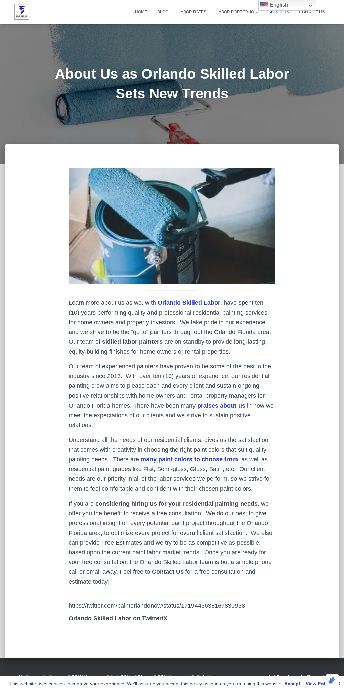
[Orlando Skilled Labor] (22, 12)
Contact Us (312, 12)
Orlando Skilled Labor (189, 302)
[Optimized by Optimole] (332, 680)
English (278, 5)
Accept (292, 683)
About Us (278, 12)
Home (141, 12)
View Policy (319, 683)
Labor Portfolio (235, 12)
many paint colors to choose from (189, 459)
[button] (256, 12)
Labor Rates (192, 12)
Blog (162, 12)
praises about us (221, 405)
